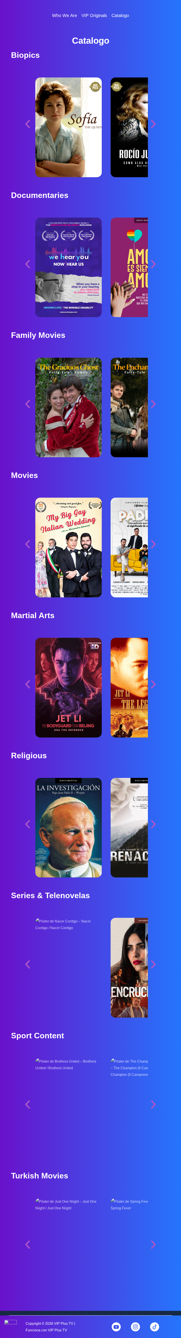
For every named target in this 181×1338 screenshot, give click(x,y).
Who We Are (64, 15)
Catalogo (120, 15)
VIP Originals (94, 15)
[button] (68, 127)
